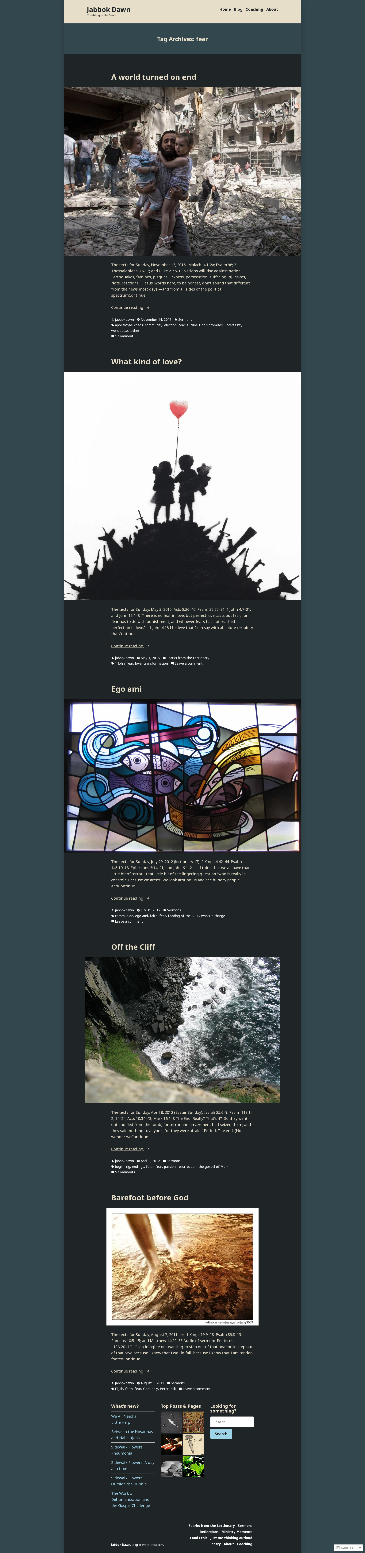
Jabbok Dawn (108, 9)
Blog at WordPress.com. (148, 1545)
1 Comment (124, 336)
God (146, 1388)
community (153, 325)
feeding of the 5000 (183, 915)
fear (182, 325)
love (138, 663)
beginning (122, 1166)
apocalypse (123, 325)
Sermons (185, 319)
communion (124, 915)
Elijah (119, 1388)
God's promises (211, 325)
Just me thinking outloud (231, 1537)
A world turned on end (153, 77)
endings (138, 1166)
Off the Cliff (133, 946)
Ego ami (126, 688)
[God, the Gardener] (193, 1466)
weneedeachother (125, 330)
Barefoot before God (150, 1197)
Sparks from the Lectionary (188, 658)
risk (173, 1388)
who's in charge (213, 915)
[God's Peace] (171, 1444)
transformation (156, 663)
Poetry (215, 1544)
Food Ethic (198, 1537)
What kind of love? (146, 361)
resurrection (187, 1166)
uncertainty (233, 325)
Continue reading (127, 308)
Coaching (254, 9)
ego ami (141, 915)
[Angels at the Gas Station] (171, 1422)
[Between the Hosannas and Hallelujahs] (193, 1422)
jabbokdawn (124, 319)
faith (153, 915)
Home (225, 9)
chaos (138, 325)
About (272, 9)
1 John (120, 663)
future (192, 325)
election (170, 325)
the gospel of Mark (213, 1166)
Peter (164, 1388)
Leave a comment (189, 663)
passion (170, 1166)
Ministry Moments (236, 1531)
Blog (238, 9)
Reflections (209, 1531)
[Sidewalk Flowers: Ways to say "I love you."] (193, 1444)
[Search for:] (232, 1421)
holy (155, 1388)
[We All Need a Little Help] (171, 1466)
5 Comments (125, 1172)
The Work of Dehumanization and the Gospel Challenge (130, 1499)
